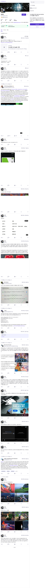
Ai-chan (12, 99)
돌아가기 (4, 1)
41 (5, 20)
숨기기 (13, 153)
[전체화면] (27, 440)
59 (1, 20)
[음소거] (4, 440)
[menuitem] (14, 434)
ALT (27, 234)
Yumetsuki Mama (16, 96)
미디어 (4, 29)
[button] (14, 434)
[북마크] (21, 52)
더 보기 (3, 336)
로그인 (37, 26)
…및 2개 (16, 471)
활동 (2, 29)
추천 (7, 29)
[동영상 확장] (25, 440)
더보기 (15, 547)
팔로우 (24, 14)
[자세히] (27, 52)
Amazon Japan (18, 101)
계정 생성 (37, 24)
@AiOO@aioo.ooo (3, 15)
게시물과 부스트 (4, 33)
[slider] (15, 438)
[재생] (2, 440)
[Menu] (27, 15)
